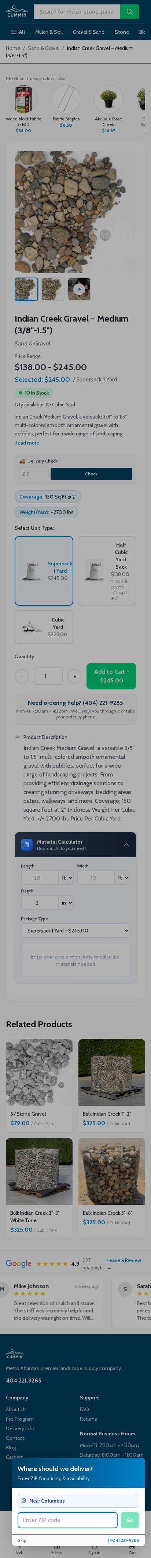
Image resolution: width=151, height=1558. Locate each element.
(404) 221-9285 (123, 1540)
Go (129, 1520)
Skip (22, 1540)
